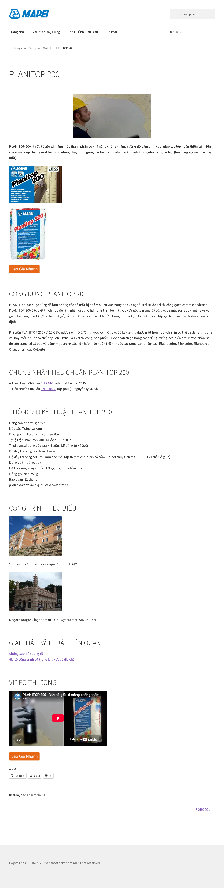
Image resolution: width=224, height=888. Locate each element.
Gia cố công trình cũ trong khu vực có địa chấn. (43, 659)
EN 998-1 (47, 383)
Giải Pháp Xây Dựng (46, 32)
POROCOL (203, 809)
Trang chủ (16, 32)
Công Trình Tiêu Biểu (83, 32)
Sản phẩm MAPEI (40, 48)
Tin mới (111, 32)
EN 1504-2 (48, 389)
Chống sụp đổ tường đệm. (28, 653)
